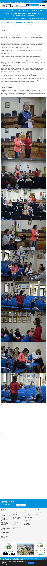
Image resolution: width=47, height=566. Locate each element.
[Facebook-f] (43, 1)
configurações (12, 564)
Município (18, 10)
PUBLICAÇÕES (26, 10)
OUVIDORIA (41, 10)
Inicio (4, 10)
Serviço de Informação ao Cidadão (16, 13)
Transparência (32, 13)
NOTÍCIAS (34, 10)
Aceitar (31, 563)
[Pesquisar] (27, 5)
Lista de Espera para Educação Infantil (23, 16)
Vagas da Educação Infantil (36, 18)
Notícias (6, 25)
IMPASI (39, 13)
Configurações (39, 563)
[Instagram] (45, 1)
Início (2, 25)
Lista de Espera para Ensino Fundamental (14, 18)
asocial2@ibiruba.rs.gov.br (30, 58)
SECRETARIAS (11, 10)
